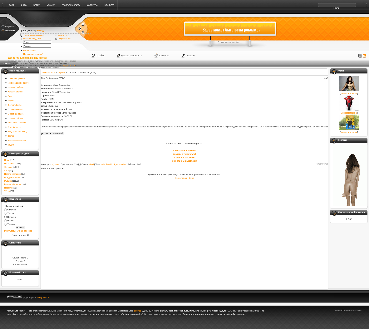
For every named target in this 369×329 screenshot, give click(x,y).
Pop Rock (110, 164)
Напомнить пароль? (33, 54)
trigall (91, 164)
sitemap (137, 311)
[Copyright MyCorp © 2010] (351, 296)
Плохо (10, 220)
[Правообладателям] (360, 56)
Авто (6, 170)
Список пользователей (33, 35)
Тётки (7, 191)
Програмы (9, 163)
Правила (190, 56)
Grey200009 (43, 297)
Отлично (11, 210)
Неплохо (11, 217)
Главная (45, 72)
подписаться (69, 65)
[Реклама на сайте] (230, 42)
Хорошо (11, 213)
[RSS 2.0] (364, 56)
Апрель (61, 72)
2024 (53, 72)
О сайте (100, 56)
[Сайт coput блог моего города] (47, 25)
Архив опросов (24, 231)
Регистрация (29, 50)
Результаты (10, 231)
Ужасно (11, 224)
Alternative (121, 164)
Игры (6, 160)
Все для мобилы (12, 177)
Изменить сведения (32, 39)
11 (68, 72)
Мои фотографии (349, 93)
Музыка (8, 181)
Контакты (164, 56)
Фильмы (8, 167)
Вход (191, 178)
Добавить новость (131, 56)
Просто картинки (12, 174)
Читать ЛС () (63, 35)
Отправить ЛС (64, 39)
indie (103, 164)
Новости (8, 188)
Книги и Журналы (12, 184)
